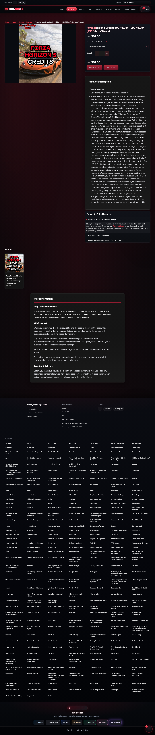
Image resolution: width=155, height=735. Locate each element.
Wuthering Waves (117, 539)
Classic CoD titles (75, 690)
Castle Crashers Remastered (11, 684)
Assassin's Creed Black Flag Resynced (98, 471)
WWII (49, 696)
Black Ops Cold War (33, 690)
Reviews (109, 9)
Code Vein (114, 470)
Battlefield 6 (52, 448)
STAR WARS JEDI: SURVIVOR (95, 521)
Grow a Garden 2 (138, 499)
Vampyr (135, 464)
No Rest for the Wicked (56, 551)
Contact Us (66, 412)
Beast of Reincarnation (56, 606)
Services (71, 9)
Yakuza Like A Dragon (97, 452)
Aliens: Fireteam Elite (76, 514)
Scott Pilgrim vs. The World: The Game (55, 567)
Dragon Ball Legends (97, 539)
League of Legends (12, 534)
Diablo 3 (50, 503)
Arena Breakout (11, 539)
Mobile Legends (32, 551)
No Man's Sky (73, 635)
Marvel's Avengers (33, 520)
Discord (108, 409)
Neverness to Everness (140, 543)
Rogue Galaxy (137, 594)
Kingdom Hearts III (96, 588)
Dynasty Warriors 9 (75, 452)
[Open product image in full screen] (40, 53)
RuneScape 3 (136, 530)
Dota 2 (7, 551)
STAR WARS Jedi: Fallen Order (77, 654)
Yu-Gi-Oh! (93, 543)
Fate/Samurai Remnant (35, 667)
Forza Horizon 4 (32, 495)
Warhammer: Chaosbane (136, 613)
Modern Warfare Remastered (138, 691)
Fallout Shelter (32, 580)
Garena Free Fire (11, 547)
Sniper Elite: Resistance (98, 674)
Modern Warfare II (12, 690)
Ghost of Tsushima (54, 452)
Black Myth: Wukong (55, 526)
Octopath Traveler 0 (76, 627)
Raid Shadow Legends (34, 499)
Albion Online (95, 534)
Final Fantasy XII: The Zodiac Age (118, 459)
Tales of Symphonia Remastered (75, 595)
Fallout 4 (30, 508)
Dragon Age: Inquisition (119, 600)
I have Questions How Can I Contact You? (105, 240)
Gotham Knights (11, 520)
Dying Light (52, 530)
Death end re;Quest (55, 647)
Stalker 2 (135, 478)
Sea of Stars (136, 653)
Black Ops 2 (52, 443)
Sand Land (9, 674)
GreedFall (72, 612)
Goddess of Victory (96, 547)
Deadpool (93, 558)
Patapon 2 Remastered (35, 558)
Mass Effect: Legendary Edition (35, 595)
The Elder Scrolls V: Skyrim (33, 628)
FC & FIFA (30, 530)
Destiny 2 (114, 534)
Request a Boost (68, 419)
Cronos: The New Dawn (119, 478)
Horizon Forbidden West (14, 478)
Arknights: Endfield (33, 547)
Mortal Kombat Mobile (77, 547)
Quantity (90, 53)
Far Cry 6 (8, 572)
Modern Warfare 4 (117, 443)
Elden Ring (136, 448)
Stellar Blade (52, 470)
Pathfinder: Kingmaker (140, 621)
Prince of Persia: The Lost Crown (55, 479)
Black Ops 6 (94, 683)
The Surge (93, 464)
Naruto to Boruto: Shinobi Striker (11, 465)
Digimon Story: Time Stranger (76, 607)
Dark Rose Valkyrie (12, 600)
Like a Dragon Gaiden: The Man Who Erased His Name (119, 582)
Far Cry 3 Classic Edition (140, 659)
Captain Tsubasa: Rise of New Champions (14, 613)
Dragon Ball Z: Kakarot (35, 606)
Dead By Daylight (54, 495)
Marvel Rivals (137, 491)
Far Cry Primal (95, 641)
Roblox (50, 499)
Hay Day (135, 547)
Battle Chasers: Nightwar (137, 674)
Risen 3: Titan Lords (118, 621)
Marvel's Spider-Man (34, 641)
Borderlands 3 (137, 526)
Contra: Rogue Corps (34, 647)
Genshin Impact (11, 543)
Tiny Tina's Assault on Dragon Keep (97, 648)
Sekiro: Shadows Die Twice (118, 485)
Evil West (51, 653)
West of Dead (73, 647)
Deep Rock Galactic (54, 508)
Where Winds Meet (118, 547)
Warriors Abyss (74, 566)
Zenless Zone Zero (75, 543)
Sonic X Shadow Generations (137, 552)
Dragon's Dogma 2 (54, 458)
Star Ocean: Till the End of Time (119, 628)
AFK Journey (115, 543)
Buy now (111, 67)
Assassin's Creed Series (77, 526)
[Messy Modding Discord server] (20, 2)
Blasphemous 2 (116, 566)
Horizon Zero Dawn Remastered (33, 479)
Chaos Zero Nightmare (35, 543)
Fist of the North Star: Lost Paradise (76, 459)
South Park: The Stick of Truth (56, 581)
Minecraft (51, 543)
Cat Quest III (73, 572)
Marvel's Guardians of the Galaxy (98, 552)
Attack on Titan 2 (33, 612)
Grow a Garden (116, 499)
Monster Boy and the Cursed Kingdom (118, 558)
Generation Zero (117, 588)
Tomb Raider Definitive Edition (98, 636)
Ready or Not (52, 683)
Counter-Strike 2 (32, 534)
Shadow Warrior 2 (33, 674)
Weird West (115, 653)
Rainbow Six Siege (117, 495)
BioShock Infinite (117, 641)
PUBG (92, 491)
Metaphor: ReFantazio (55, 594)
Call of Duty (94, 443)
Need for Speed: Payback (95, 581)
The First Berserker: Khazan (34, 459)
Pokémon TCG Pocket (55, 539)
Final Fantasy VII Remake (138, 508)
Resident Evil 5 (53, 659)
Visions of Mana (116, 594)
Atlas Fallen (31, 635)
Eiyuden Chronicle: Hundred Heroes (12, 567)
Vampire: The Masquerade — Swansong (10, 661)
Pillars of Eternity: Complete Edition (96, 621)
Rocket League (53, 534)
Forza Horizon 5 (10, 495)
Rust (28, 539)
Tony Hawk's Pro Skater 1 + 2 (119, 648)
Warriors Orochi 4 (54, 612)
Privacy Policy (32, 409)
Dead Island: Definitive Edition (140, 589)
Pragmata (93, 503)
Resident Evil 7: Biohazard (74, 465)
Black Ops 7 (73, 683)
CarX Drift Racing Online (98, 600)
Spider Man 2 (73, 520)
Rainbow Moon (116, 667)
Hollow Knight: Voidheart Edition (75, 660)
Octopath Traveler (54, 627)
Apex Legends (53, 484)
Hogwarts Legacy (75, 508)
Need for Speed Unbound (53, 515)
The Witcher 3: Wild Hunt (12, 453)
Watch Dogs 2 (52, 635)
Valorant (72, 499)
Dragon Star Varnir (96, 659)
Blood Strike (52, 547)
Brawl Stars (9, 499)
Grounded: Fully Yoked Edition (56, 668)
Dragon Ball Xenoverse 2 (141, 514)
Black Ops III (52, 690)
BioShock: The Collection (140, 641)
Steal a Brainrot (11, 503)
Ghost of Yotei (74, 551)
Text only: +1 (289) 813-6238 (72, 427)
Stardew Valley (137, 606)
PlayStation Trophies (97, 495)
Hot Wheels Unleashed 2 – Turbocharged (98, 515)
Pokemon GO (73, 491)
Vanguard (30, 696)
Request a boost (130, 9)
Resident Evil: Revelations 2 (116, 552)
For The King (136, 635)
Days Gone (9, 594)
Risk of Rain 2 (52, 621)
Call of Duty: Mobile (97, 690)
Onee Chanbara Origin (13, 558)
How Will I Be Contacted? (98, 235)
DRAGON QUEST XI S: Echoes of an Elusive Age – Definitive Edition (140, 629)
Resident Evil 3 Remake (98, 478)
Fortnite (8, 443)
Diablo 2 (29, 503)
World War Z (115, 452)
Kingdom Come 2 (117, 520)
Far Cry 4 (114, 659)
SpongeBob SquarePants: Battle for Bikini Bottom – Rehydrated (56, 676)
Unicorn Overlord (11, 641)
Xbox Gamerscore (96, 499)
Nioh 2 (29, 491)
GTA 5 (29, 443)
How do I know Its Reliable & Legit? (102, 219)
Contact (82, 9)
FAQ (90, 9)
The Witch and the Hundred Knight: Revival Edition (75, 559)
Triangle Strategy (11, 606)
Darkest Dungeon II (55, 572)
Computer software (97, 526)
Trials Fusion (9, 653)
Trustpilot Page (118, 226)
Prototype (93, 572)
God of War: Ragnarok (34, 452)
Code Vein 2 (136, 470)
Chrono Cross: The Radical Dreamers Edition (117, 614)
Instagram (119, 409)
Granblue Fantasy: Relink (96, 459)
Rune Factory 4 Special (56, 558)
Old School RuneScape (119, 530)
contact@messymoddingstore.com (74, 423)
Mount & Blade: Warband (137, 558)
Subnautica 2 (52, 491)
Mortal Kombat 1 (117, 514)
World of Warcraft (75, 539)
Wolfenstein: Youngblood (94, 607)
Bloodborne (94, 484)
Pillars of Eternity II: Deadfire (76, 621)
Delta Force (136, 534)
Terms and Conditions (35, 413)
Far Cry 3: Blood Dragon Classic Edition (13, 668)
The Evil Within (74, 588)
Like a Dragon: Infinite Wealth (35, 573)
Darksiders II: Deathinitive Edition (118, 674)
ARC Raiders (136, 443)
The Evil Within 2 (54, 464)
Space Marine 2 (95, 530)
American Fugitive (33, 683)
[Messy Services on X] (15, 2)
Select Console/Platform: (97, 42)
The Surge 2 (115, 464)
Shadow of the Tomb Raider (139, 601)
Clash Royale (136, 495)
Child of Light (116, 635)
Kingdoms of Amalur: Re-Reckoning (76, 642)
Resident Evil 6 (137, 566)
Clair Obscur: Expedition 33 (77, 471)
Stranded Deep (32, 653)
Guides (117, 9)
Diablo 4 (8, 526)
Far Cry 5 (8, 508)
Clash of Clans (74, 530)
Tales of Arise (94, 594)
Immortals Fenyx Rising (98, 612)
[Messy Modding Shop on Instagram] (24, 2)
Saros (7, 458)
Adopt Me (72, 534)
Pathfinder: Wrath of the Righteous (14, 628)
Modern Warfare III (139, 683)
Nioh (7, 491)
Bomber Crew (10, 647)
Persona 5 (72, 503)
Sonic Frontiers (32, 464)
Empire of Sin (94, 627)
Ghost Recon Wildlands (35, 588)
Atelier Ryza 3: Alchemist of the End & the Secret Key (119, 574)
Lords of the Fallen (33, 484)
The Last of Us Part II (12, 580)
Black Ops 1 (73, 443)
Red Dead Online (117, 448)
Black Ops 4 (115, 690)
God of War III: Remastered (74, 581)
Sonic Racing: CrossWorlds (52, 601)
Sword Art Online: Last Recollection (13, 621)
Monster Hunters (75, 484)
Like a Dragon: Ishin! (139, 580)
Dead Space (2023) (96, 653)
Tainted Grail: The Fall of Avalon (119, 607)
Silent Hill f (72, 600)
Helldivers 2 (31, 448)
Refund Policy (32, 417)
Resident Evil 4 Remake (77, 478)
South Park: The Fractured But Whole (76, 674)
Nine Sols (30, 566)
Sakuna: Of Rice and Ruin (139, 668)
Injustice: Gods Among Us (56, 589)
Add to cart (94, 67)
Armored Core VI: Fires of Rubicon (35, 515)
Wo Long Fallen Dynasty (14, 484)
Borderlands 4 (10, 530)
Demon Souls (31, 526)
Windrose (8, 448)
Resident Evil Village (118, 503)
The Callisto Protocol (55, 641)
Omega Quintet (95, 667)
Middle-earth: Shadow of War (141, 459)
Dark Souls (136, 484)
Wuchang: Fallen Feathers (32, 471)
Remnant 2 (136, 452)
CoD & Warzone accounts (116, 684)
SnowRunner (136, 503)
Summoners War (138, 539)
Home (62, 9)
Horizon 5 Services (25, 22)
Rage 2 (7, 588)
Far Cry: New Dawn (97, 566)
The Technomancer (139, 572)
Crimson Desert (74, 448)
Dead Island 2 (137, 520)
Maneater (72, 667)
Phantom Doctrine (33, 621)
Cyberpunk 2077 (117, 508)
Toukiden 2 (136, 647)
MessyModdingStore (74, 730)
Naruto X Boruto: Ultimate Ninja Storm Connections (13, 472)
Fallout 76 (72, 495)
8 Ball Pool (114, 491)
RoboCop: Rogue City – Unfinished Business (35, 601)
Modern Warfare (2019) (13, 696)
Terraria (8, 635)
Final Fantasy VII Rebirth (11, 515)
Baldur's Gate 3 (95, 508)
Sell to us (98, 9)
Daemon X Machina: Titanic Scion (34, 660)
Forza (14, 22)
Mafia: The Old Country (56, 520)
